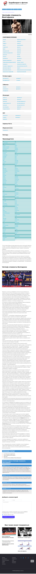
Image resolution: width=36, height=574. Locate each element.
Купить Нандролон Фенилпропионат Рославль (8, 537)
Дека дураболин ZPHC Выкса (9, 455)
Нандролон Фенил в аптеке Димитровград (8, 544)
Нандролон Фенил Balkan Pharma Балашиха (12, 457)
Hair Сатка (5, 456)
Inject (12, 9)
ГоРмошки (16, 9)
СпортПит (4, 9)
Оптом (3, 562)
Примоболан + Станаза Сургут (24, 537)
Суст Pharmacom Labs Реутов (9, 453)
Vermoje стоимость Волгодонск (9, 12)
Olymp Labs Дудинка (22, 551)
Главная (3, 12)
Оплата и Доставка (5, 560)
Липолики (20, 9)
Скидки (3, 561)
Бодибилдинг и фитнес (18, 3)
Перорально (8, 9)
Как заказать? (4, 558)
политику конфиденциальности (19, 512)
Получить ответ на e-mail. (8, 514)
